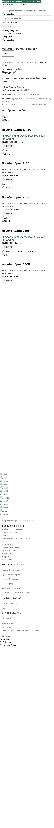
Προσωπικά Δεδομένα (11, 574)
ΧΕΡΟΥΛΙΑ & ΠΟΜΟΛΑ (12, 136)
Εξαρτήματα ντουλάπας (20, 98)
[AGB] (25, 494)
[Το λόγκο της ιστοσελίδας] (9, 13)
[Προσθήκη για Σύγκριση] (5, 125)
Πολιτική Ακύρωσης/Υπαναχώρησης (17, 593)
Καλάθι (5, 608)
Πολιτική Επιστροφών (11, 570)
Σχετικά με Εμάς (8, 623)
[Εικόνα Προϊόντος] (5, 120)
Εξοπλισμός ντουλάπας (41, 98)
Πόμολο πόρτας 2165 (15, 197)
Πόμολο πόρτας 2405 (16, 264)
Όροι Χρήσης (7, 583)
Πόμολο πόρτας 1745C (16, 130)
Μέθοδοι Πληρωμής (10, 579)
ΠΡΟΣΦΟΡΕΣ (8, 618)
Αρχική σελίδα (8, 62)
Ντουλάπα (6, 101)
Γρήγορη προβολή (12, 125)
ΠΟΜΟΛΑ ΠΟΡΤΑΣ (31, 136)
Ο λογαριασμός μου (10, 603)
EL (6, 53)
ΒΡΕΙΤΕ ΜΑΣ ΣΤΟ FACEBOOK (15, 4)
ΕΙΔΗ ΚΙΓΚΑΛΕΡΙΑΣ (25, 62)
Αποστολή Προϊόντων (11, 588)
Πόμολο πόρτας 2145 (15, 163)
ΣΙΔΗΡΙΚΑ (41, 62)
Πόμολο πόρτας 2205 (16, 231)
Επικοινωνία (7, 627)
